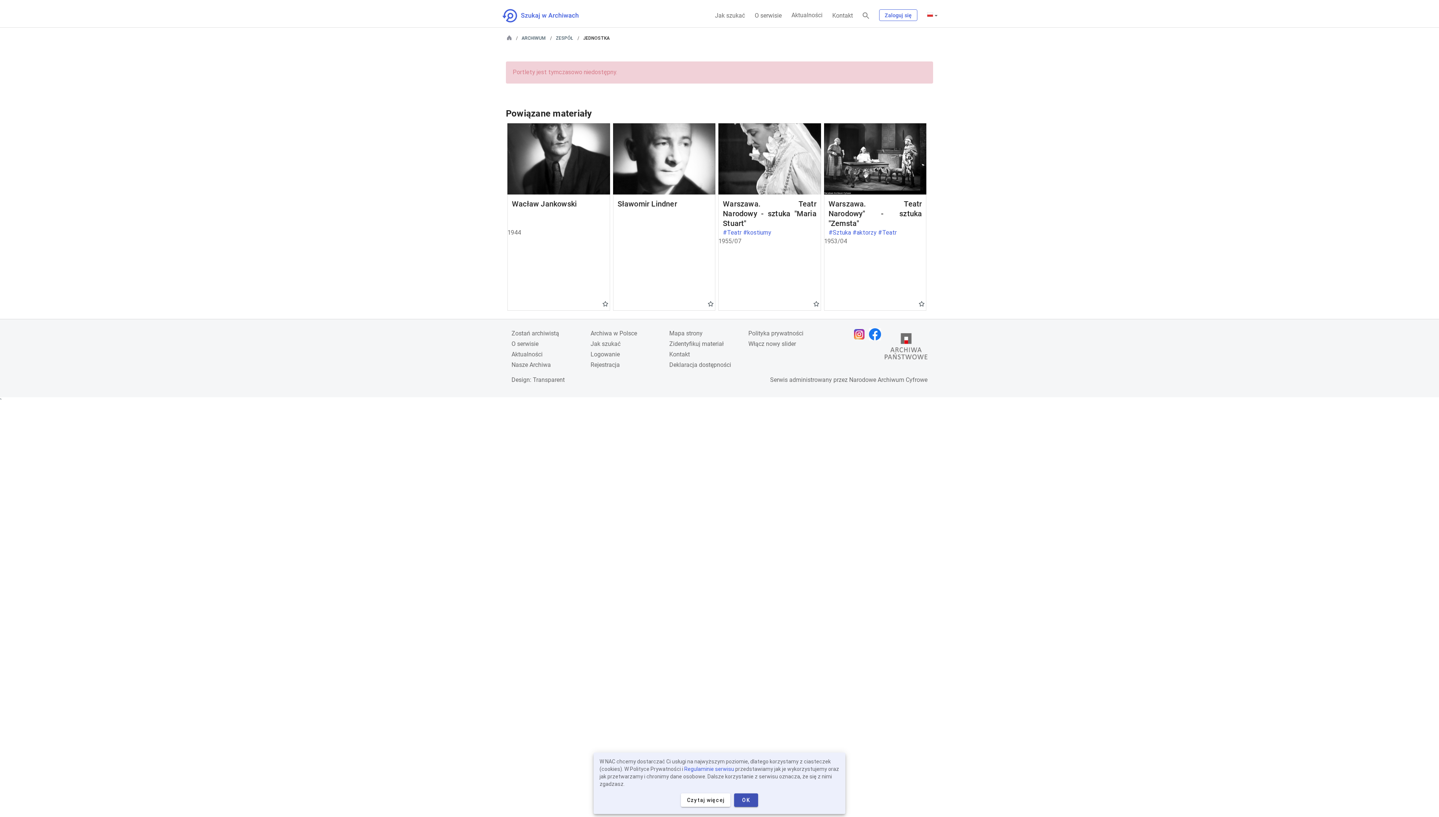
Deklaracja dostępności (700, 364)
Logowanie (605, 354)
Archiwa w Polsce (614, 333)
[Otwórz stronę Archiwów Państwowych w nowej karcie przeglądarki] (906, 348)
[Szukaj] (866, 15)
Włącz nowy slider (772, 343)
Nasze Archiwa (531, 364)
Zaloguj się (898, 15)
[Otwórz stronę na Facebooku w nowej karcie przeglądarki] (877, 334)
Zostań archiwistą (535, 333)
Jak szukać (730, 15)
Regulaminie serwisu (709, 769)
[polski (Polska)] (932, 15)
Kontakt (842, 15)
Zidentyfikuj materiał (696, 343)
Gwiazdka (605, 303)
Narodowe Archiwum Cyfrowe (888, 379)
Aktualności (807, 15)
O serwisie (768, 15)
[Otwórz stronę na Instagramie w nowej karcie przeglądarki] (861, 334)
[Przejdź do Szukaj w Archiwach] (547, 16)
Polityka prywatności (775, 333)
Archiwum (534, 38)
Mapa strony (686, 333)
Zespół (564, 38)
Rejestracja (605, 364)
